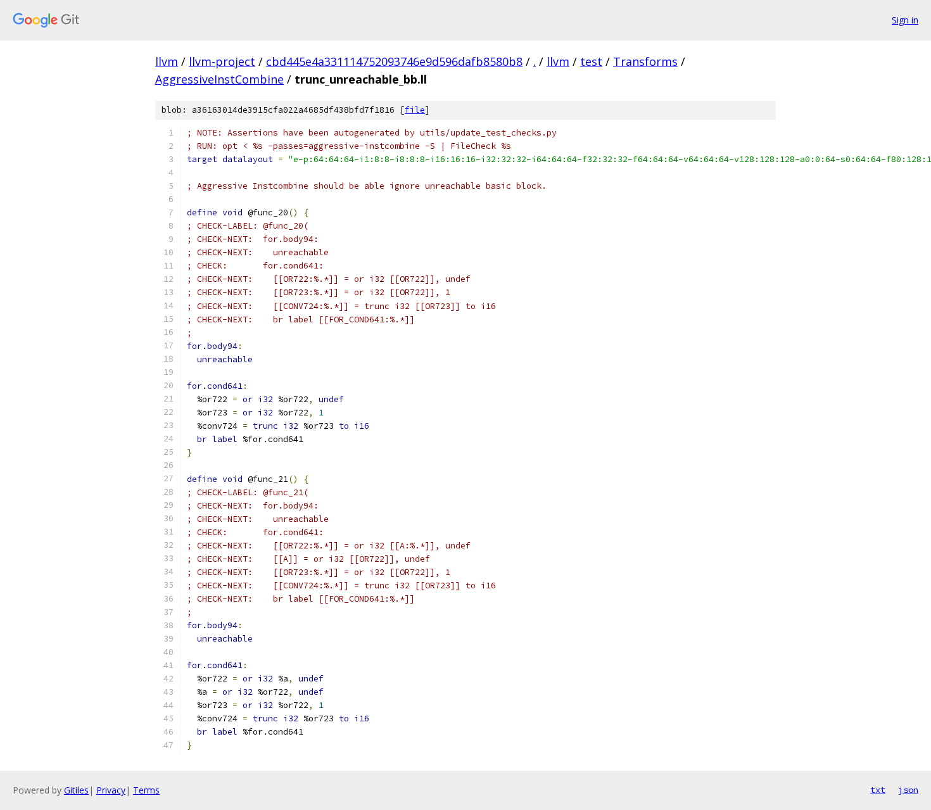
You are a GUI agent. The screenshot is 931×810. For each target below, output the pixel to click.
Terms (146, 790)
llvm (166, 61)
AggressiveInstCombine (219, 79)
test (591, 61)
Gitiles (76, 790)
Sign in (905, 20)
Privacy (110, 790)
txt (877, 789)
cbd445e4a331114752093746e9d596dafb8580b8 (394, 61)
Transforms (645, 61)
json (908, 789)
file (415, 109)
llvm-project (222, 61)
